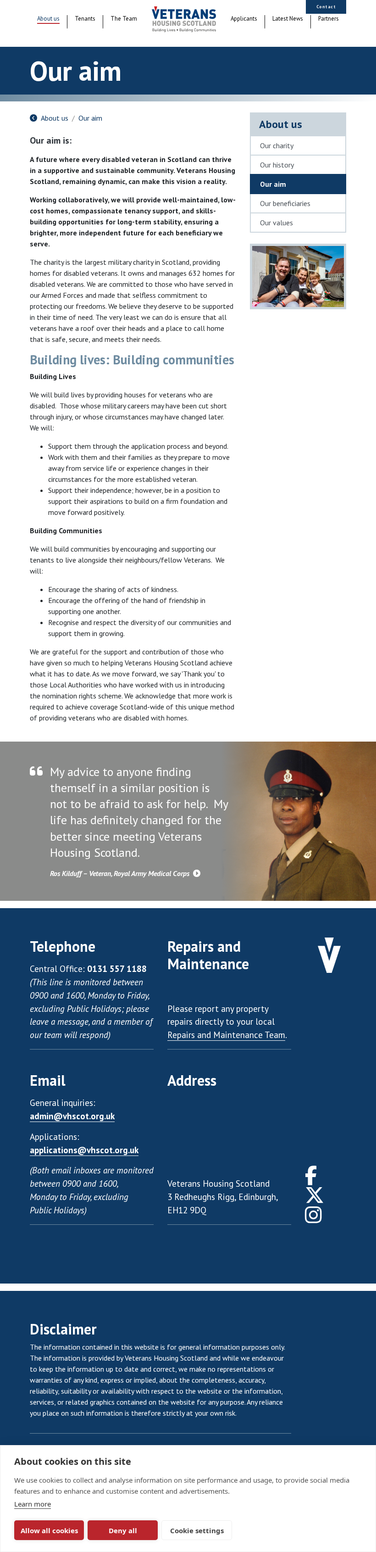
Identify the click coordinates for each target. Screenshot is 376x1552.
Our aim (90, 118)
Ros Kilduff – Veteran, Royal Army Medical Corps (120, 873)
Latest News (287, 18)
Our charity (276, 145)
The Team (124, 18)
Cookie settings (197, 1530)
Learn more (32, 1503)
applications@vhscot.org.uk (84, 1150)
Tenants (85, 18)
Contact (326, 7)
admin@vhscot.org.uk (72, 1116)
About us (48, 18)
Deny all (123, 1530)
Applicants (244, 18)
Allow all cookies (49, 1530)
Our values (276, 222)
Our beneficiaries (285, 203)
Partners (328, 18)
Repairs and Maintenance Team (226, 1034)
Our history (277, 164)
